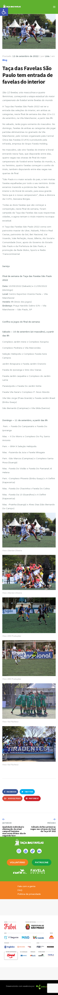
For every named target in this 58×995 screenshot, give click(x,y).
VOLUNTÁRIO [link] (17, 862)
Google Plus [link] (14, 798)
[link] (4, 12)
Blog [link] (4, 60)
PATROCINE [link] (41, 862)
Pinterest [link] (33, 798)
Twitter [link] (28, 792)
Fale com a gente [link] (26, 886)
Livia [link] (47, 56)
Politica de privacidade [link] (29, 894)
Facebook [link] (11, 792)
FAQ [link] (19, 890)
